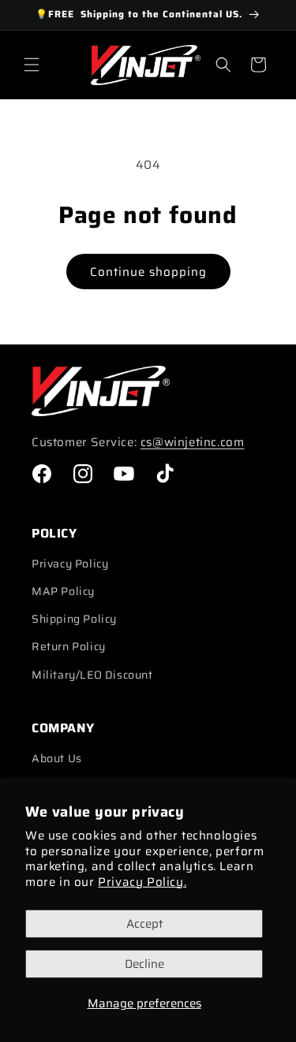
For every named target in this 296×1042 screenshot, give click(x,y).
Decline (144, 964)
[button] (31, 64)
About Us (57, 758)
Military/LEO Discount (92, 674)
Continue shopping (148, 271)
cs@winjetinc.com (193, 442)
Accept (144, 923)
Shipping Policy (74, 618)
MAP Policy (63, 591)
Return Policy (69, 646)
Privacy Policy (70, 563)
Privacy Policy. (142, 882)
